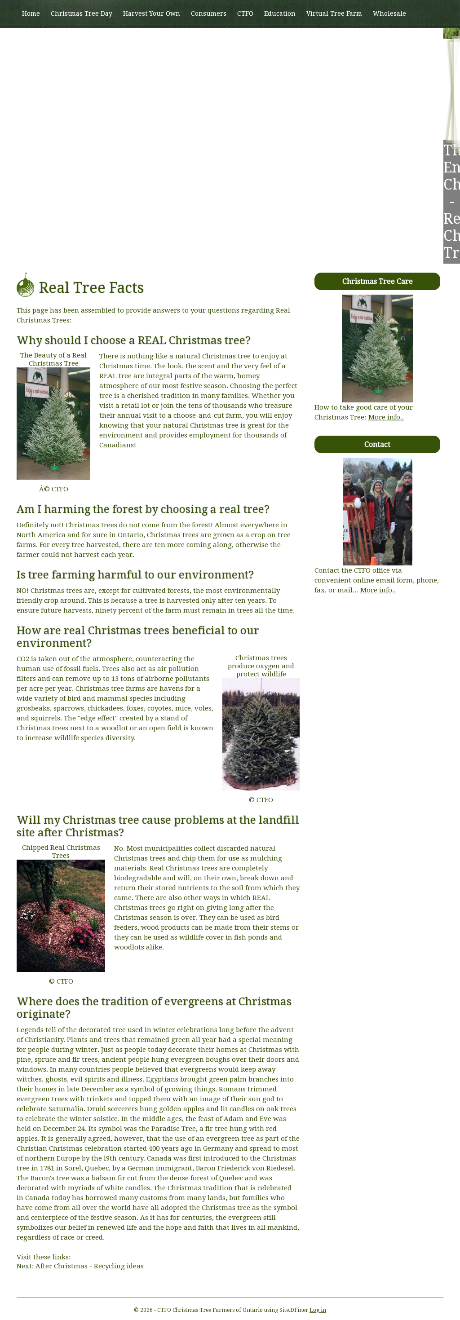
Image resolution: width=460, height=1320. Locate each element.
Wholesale (389, 13)
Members (36, 40)
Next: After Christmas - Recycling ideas (80, 1266)
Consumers (208, 13)
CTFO (245, 13)
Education (280, 13)
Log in (318, 1310)
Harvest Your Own (151, 13)
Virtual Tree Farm (334, 13)
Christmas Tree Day (81, 13)
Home (31, 13)
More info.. (386, 417)
